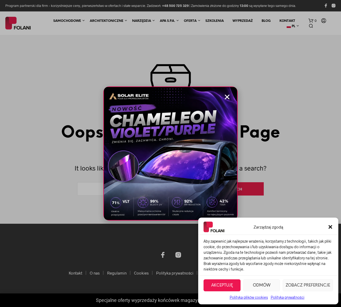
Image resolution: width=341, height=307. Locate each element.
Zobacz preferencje (308, 285)
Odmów (261, 285)
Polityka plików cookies (249, 297)
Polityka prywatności (288, 297)
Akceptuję (222, 285)
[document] (170, 153)
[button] (330, 227)
